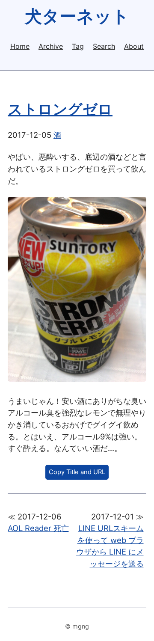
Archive (50, 46)
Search (104, 46)
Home (20, 46)
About (134, 46)
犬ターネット (77, 16)
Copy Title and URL (77, 472)
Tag (78, 46)
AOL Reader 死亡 (38, 528)
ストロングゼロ (60, 109)
